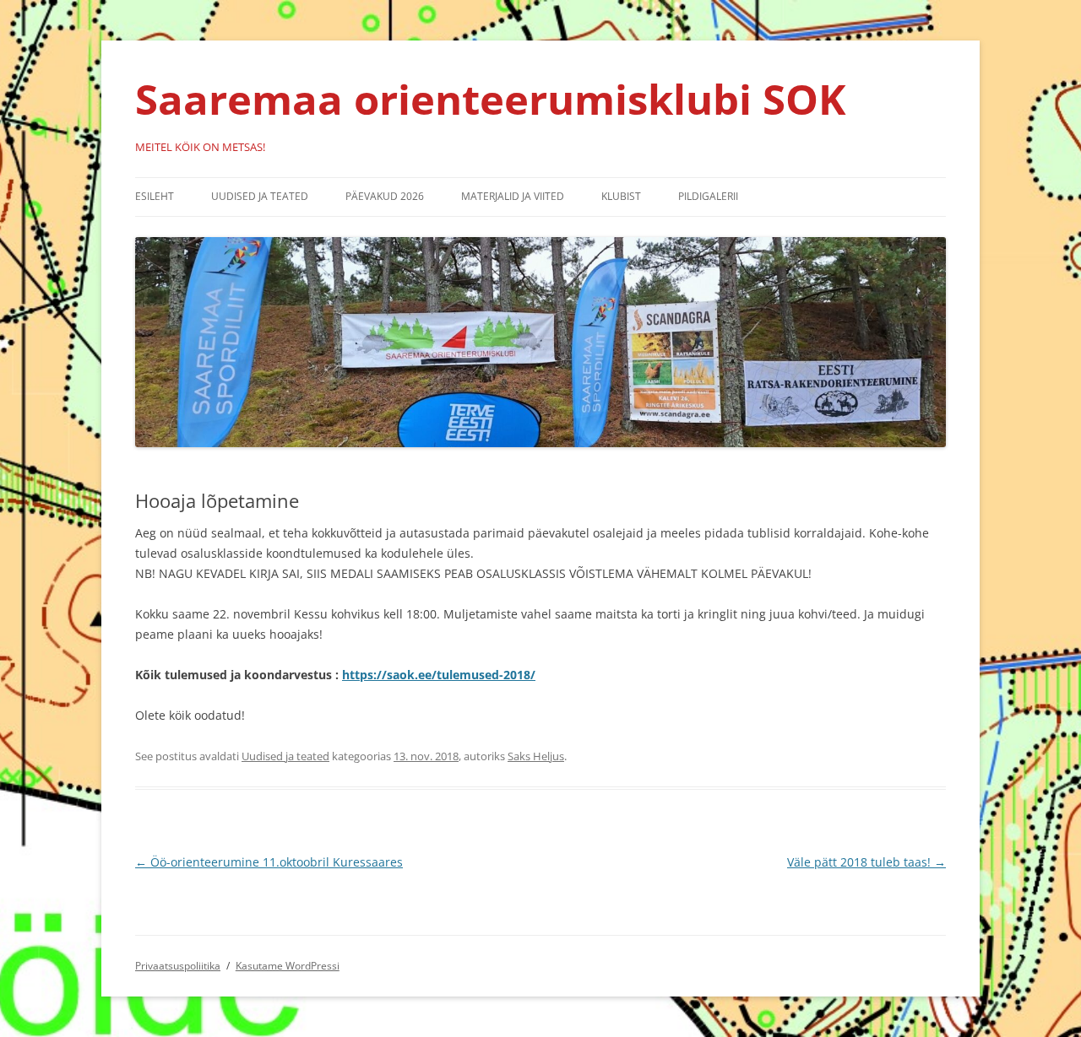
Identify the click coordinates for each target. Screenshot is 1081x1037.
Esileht (154, 196)
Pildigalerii (708, 196)
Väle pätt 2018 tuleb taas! (866, 862)
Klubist (621, 196)
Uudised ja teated (259, 196)
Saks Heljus (536, 756)
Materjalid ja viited (512, 196)
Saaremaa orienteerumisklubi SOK (490, 99)
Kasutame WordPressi (288, 966)
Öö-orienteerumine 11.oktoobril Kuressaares (269, 862)
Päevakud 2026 (384, 196)
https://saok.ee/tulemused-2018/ (438, 675)
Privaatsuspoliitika (177, 966)
